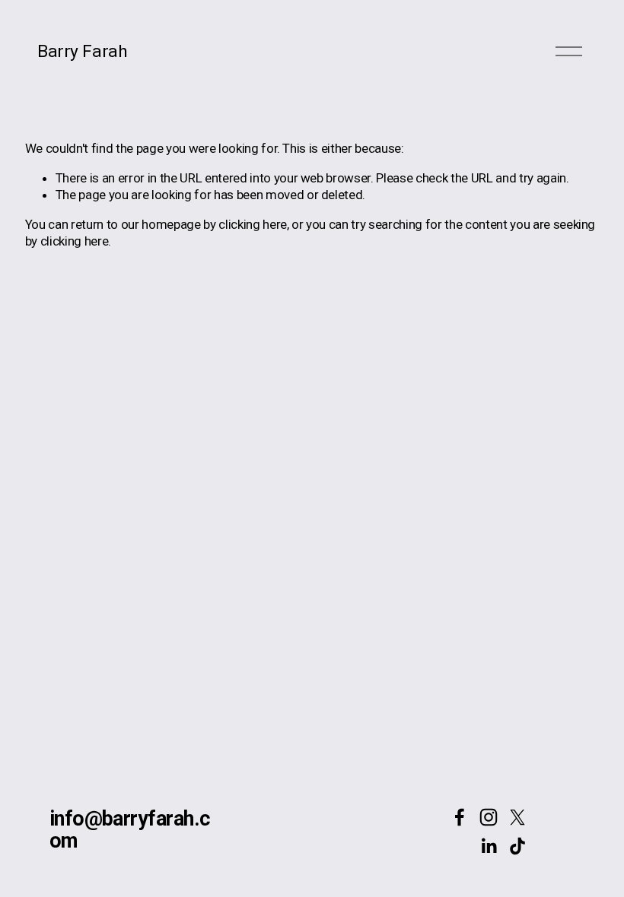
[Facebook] (459, 817)
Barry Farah (82, 51)
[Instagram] (488, 817)
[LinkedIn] (488, 846)
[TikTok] (517, 846)
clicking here (252, 224)
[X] (517, 817)
